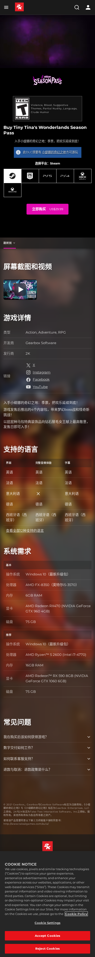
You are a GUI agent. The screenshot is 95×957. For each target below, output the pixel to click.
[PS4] (65, 176)
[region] (47, 904)
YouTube (40, 387)
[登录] (88, 7)
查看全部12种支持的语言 (25, 530)
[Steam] (12, 176)
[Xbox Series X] (82, 176)
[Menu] (7, 7)
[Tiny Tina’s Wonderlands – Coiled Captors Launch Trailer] (20, 290)
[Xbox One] (12, 190)
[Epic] (30, 176)
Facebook (41, 379)
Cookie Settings (47, 923)
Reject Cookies (47, 948)
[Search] (77, 7)
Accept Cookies (47, 935)
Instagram (41, 372)
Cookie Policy (76, 914)
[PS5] (47, 176)
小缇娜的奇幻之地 (54, 152)
